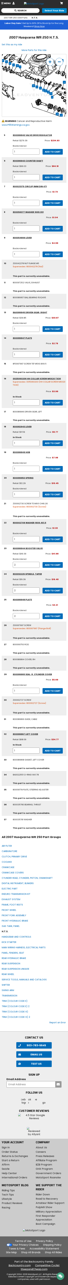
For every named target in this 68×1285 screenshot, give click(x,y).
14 (6, 62)
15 (2, 60)
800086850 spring (23, 478)
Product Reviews (12, 1203)
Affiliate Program (46, 1160)
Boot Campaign (45, 1224)
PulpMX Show (44, 1207)
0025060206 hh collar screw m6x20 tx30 (37, 378)
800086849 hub (21, 452)
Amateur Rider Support (50, 1203)
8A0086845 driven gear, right (30, 312)
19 (43, 90)
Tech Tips (8, 1194)
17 (40, 88)
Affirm (5, 1164)
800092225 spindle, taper (27, 574)
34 (17, 66)
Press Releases (45, 1156)
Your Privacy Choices (26, 1244)
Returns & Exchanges (15, 1156)
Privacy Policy (44, 1241)
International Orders (14, 1177)
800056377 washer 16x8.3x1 (28, 212)
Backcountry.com (20, 1265)
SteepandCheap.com (34, 1269)
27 (51, 93)
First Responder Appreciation (45, 1217)
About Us (41, 1147)
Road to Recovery (47, 1199)
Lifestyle (7, 1199)
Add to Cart (53, 151)
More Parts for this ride (34, 50)
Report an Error (57, 1022)
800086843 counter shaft (28, 160)
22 (64, 82)
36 (57, 114)
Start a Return (10, 1160)
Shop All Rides (53, 1252)
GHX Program (44, 1169)
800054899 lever (22, 237)
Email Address (16, 1079)
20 (45, 91)
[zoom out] (59, 62)
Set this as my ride (12, 44)
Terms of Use (23, 1241)
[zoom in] (50, 62)
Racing (6, 1207)
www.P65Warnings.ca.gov (16, 124)
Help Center (9, 1173)
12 (13, 65)
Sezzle (5, 1169)
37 (61, 115)
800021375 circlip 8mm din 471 (30, 186)
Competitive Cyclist (47, 1265)
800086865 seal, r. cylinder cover (32, 674)
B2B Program (44, 1164)
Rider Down (43, 1194)
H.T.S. (35, 17)
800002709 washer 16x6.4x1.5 (29, 522)
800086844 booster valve (28, 548)
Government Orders (48, 1173)
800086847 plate (22, 338)
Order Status (10, 1152)
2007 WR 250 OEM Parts (16, 17)
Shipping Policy (52, 1245)
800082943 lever (22, 426)
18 (48, 92)
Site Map (11, 1252)
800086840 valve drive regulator (32, 135)
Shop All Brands (30, 1252)
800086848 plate (22, 599)
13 (9, 63)
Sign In (6, 1147)
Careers (41, 1152)
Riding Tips (8, 1190)
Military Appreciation (49, 1211)
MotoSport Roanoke (48, 1177)
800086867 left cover (25, 734)
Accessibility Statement (44, 1248)
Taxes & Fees (17, 1248)
